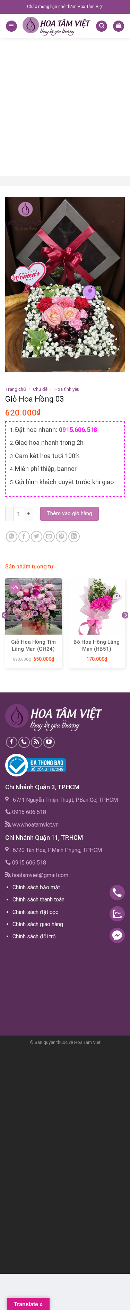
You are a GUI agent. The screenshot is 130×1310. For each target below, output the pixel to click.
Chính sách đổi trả (34, 936)
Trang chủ (15, 389)
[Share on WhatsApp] (11, 536)
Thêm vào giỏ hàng (69, 513)
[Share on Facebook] (24, 536)
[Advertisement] (65, 107)
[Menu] (11, 26)
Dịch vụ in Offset (25, 952)
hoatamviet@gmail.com (40, 875)
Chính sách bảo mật (36, 887)
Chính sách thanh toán (38, 899)
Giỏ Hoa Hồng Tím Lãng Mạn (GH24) (33, 645)
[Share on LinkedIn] (74, 536)
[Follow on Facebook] (11, 742)
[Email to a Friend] (49, 536)
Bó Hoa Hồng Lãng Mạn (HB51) (96, 645)
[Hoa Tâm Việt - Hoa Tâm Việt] (56, 26)
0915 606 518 (29, 812)
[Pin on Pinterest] (61, 536)
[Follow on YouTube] (49, 742)
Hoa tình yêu (66, 389)
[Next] (125, 629)
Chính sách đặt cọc (35, 912)
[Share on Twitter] (36, 536)
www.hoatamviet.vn (35, 824)
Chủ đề (40, 389)
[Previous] (4, 629)
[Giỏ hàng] (118, 26)
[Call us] (24, 742)
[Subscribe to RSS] (36, 742)
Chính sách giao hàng (37, 924)
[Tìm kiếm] (101, 26)
